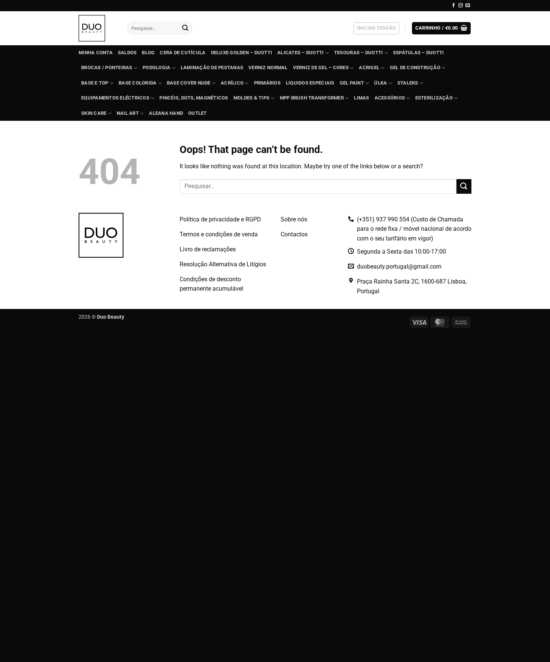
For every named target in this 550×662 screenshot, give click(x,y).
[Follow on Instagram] (460, 5)
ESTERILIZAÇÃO (434, 98)
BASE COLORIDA (137, 83)
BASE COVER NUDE (189, 83)
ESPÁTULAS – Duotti (418, 52)
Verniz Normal (267, 67)
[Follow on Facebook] (453, 5)
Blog (148, 52)
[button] (376, 28)
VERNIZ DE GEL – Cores (321, 67)
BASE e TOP (95, 83)
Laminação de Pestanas (212, 67)
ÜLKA (380, 83)
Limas (361, 98)
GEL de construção (415, 67)
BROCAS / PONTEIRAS (106, 67)
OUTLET (197, 113)
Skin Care (93, 113)
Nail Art (128, 113)
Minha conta (96, 52)
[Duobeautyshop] (97, 28)
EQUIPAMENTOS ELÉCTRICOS (115, 98)
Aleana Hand (166, 113)
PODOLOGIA (156, 67)
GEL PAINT (352, 83)
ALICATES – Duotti (300, 52)
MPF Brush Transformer (312, 98)
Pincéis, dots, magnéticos (193, 98)
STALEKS (407, 83)
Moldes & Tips (251, 98)
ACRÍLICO (232, 83)
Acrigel (369, 67)
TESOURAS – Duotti (358, 52)
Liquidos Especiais (310, 83)
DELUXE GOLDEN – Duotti (241, 52)
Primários (267, 83)
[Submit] (185, 28)
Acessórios (390, 98)
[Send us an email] (467, 5)
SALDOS (127, 52)
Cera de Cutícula (182, 52)
